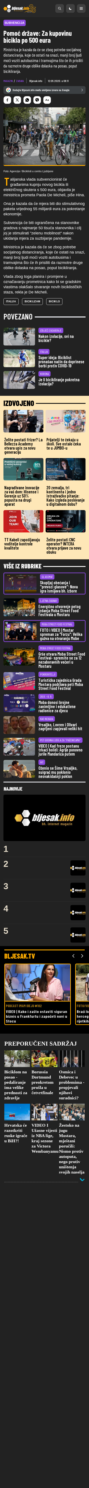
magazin (8, 81)
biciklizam (32, 301)
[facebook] (7, 100)
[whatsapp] (27, 100)
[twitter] (17, 100)
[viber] (37, 100)
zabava (20, 81)
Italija (11, 301)
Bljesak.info (35, 81)
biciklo (54, 301)
